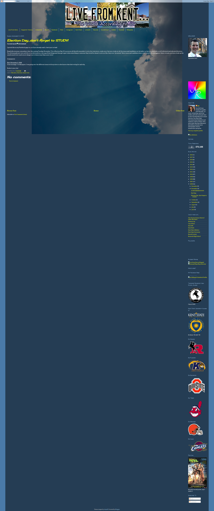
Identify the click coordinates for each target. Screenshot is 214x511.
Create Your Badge (192, 279)
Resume (95, 30)
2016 (191, 159)
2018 (191, 154)
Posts (191, 498)
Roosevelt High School (194, 236)
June (192, 209)
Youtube (121, 30)
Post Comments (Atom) (20, 114)
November (194, 188)
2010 (191, 174)
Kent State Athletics (193, 230)
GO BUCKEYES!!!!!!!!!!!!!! (197, 190)
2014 (191, 164)
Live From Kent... (13, 30)
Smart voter (26, 72)
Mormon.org (191, 221)
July (192, 207)
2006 (191, 184)
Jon (198, 105)
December (194, 186)
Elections (19, 72)
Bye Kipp (193, 193)
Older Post (180, 111)
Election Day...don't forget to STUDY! (37, 40)
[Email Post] (25, 70)
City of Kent (191, 223)
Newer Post (11, 111)
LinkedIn (87, 30)
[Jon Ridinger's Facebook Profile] (197, 277)
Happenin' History (27, 30)
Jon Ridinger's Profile (192, 275)
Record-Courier (192, 234)
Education (14, 72)
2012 (191, 169)
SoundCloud (105, 30)
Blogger (117, 509)
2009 (191, 176)
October (193, 199)
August (193, 204)
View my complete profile (195, 130)
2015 (191, 162)
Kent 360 (190, 225)
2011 (191, 171)
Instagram (69, 30)
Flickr (61, 30)
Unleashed (38, 30)
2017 (191, 157)
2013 (191, 167)
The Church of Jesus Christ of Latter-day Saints (196, 218)
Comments (193, 501)
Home (96, 111)
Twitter (113, 30)
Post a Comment (13, 81)
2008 (191, 179)
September (194, 202)
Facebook (54, 30)
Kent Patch (78, 30)
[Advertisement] (95, 96)
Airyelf (106, 509)
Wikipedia (130, 30)
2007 (191, 181)
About (47, 30)
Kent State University (194, 232)
